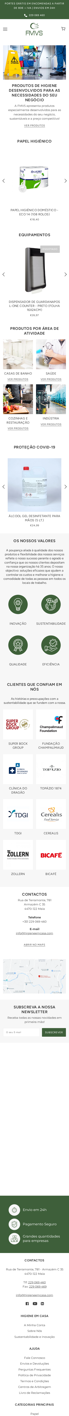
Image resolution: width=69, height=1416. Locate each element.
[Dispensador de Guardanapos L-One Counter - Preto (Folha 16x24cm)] (34, 271)
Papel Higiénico (34, 141)
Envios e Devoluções (34, 1363)
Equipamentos (34, 235)
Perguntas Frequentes (34, 1369)
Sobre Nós (34, 1331)
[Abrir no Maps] (34, 976)
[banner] (34, 29)
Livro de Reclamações (34, 1393)
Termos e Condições (34, 1381)
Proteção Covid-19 (34, 447)
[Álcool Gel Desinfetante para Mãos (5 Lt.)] (34, 485)
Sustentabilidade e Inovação (34, 1337)
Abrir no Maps (34, 944)
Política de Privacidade (34, 1375)
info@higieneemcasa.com (34, 933)
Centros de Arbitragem (34, 1387)
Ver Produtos (34, 125)
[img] (27, 1303)
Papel (34, 1414)
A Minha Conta (34, 1325)
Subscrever (54, 1032)
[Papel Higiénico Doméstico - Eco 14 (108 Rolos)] (34, 179)
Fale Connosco (34, 1358)
